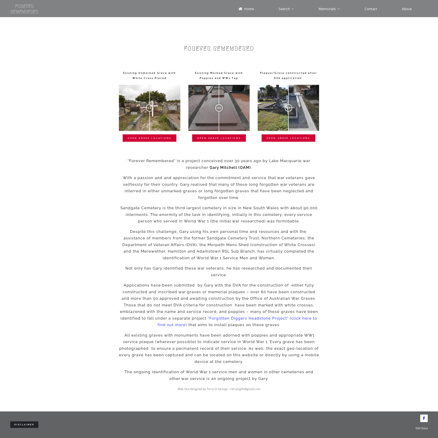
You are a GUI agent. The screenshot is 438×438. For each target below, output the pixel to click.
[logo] (23, 5)
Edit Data (422, 428)
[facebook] (424, 418)
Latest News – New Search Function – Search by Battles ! (216, 20)
